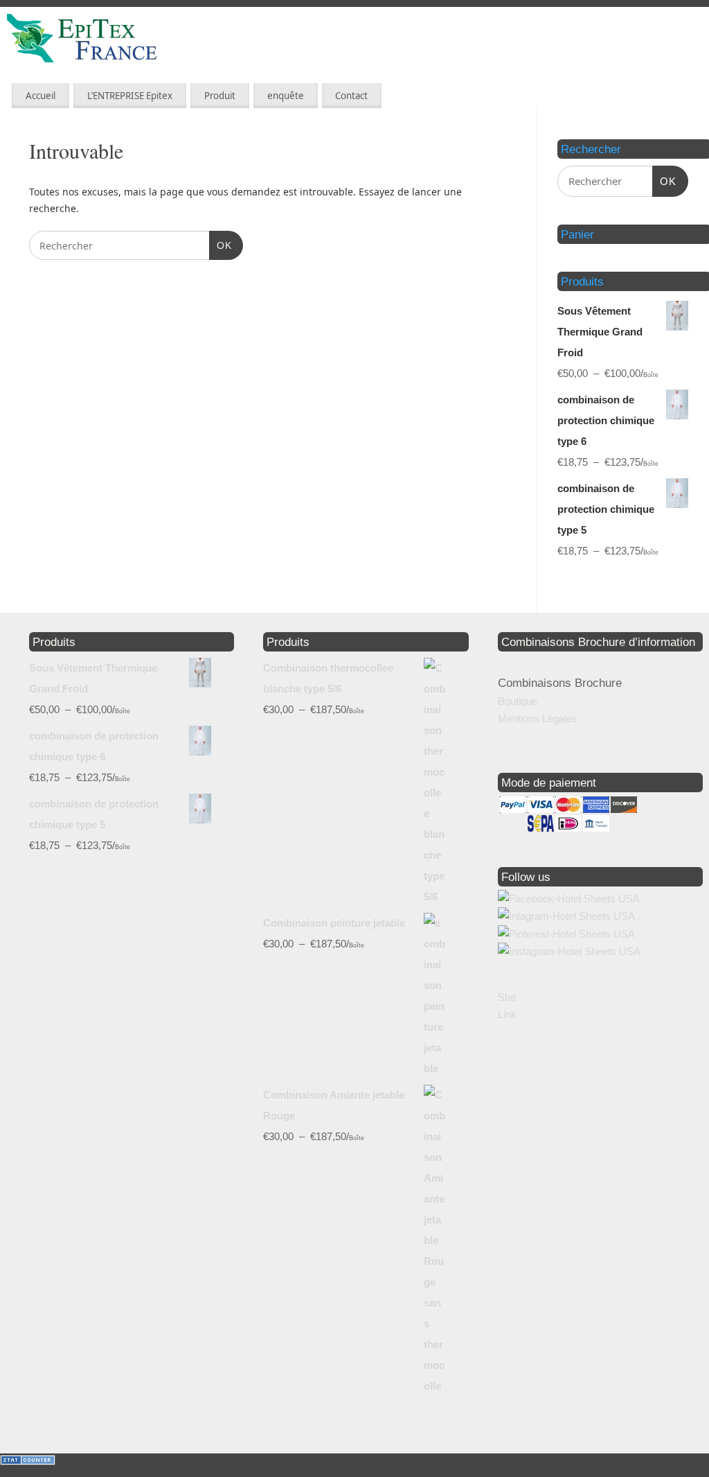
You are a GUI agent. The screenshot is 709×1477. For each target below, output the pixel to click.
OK (220, 245)
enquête (285, 95)
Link (507, 1014)
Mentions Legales (537, 718)
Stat (507, 997)
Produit (219, 95)
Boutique (517, 701)
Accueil (40, 95)
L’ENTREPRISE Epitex (129, 95)
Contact (351, 95)
